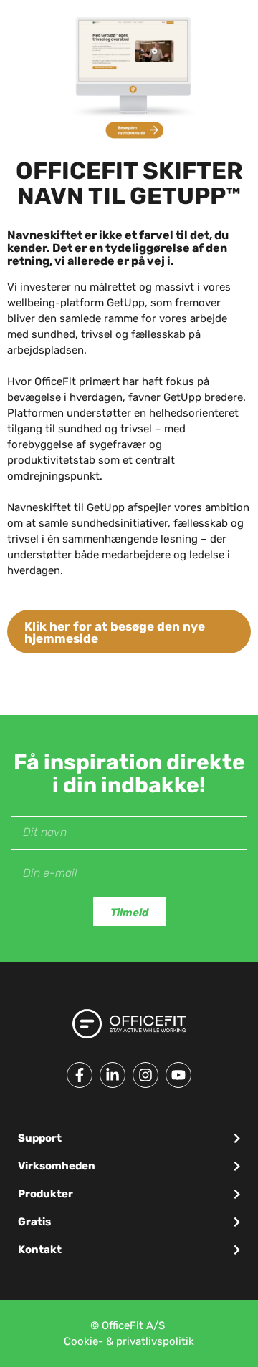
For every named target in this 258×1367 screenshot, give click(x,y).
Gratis (34, 1221)
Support (40, 1138)
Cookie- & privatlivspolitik (129, 1341)
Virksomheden (56, 1165)
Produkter (45, 1193)
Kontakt (40, 1249)
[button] (129, 1138)
